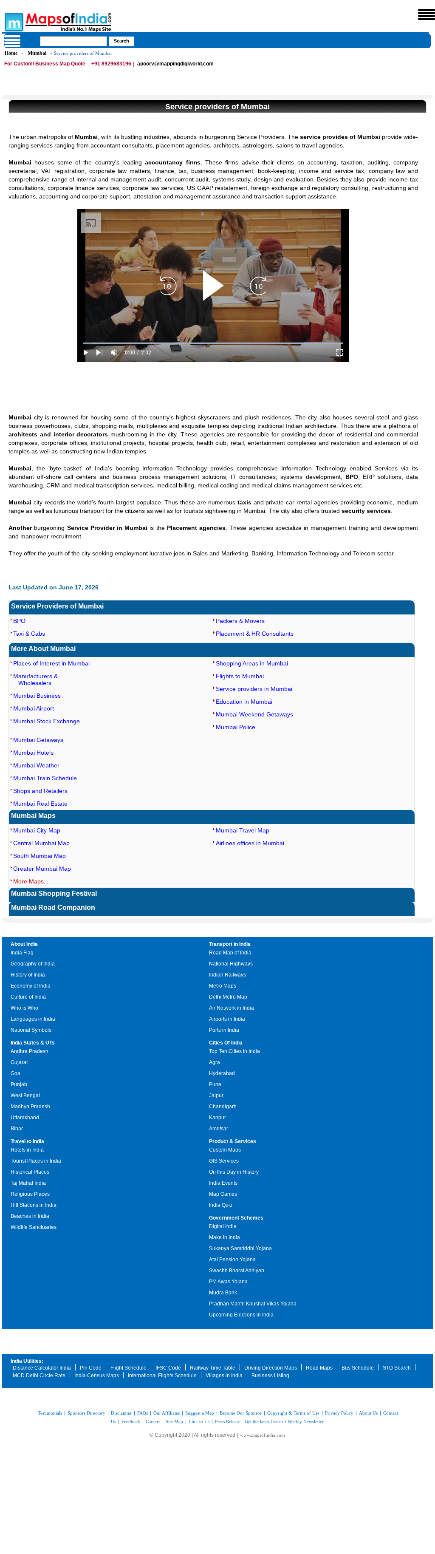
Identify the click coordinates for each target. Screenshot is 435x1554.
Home (11, 53)
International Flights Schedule (162, 1376)
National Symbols (31, 1030)
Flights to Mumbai (240, 676)
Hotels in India (27, 1150)
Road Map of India (230, 953)
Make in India (224, 1237)
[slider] (213, 343)
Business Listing (270, 1376)
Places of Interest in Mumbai (51, 663)
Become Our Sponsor (241, 1412)
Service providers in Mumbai (254, 688)
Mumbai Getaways (38, 739)
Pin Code (91, 1368)
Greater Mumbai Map (42, 868)
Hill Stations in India (33, 1205)
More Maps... (31, 881)
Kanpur (217, 1118)
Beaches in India (30, 1216)
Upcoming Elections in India (241, 1315)
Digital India (223, 1226)
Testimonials (50, 1412)
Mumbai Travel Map (242, 830)
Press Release (227, 1421)
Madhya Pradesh (30, 1107)
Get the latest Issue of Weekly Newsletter (284, 1421)
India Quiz (220, 1205)
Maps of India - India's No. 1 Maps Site (13, 22)
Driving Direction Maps (270, 1368)
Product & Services (232, 1141)
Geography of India (33, 964)
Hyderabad (222, 1073)
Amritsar (218, 1129)
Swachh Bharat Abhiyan (236, 1271)
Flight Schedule (128, 1368)
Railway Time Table (212, 1368)
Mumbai (37, 53)
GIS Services (224, 1161)
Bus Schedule (358, 1368)
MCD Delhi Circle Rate (39, 1376)
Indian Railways (227, 975)
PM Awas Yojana (228, 1282)
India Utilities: (27, 1361)
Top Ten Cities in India (234, 1051)
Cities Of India (226, 1043)
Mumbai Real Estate (40, 803)
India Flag (22, 953)
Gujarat (19, 1062)
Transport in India (230, 944)
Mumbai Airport (33, 708)
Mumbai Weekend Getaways (254, 714)
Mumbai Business (37, 695)
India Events (223, 1183)
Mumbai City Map (36, 830)
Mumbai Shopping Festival (54, 893)
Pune (215, 1084)
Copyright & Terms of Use (293, 1412)
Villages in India (224, 1376)
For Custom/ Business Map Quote (44, 64)
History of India (28, 975)
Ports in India (224, 1030)
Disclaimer (121, 1412)
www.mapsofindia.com (262, 1435)
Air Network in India (231, 1008)
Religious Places (30, 1194)
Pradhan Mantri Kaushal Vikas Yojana (253, 1304)
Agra (214, 1062)
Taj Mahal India (28, 1183)
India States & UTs (33, 1043)
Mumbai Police (235, 727)
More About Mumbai (43, 648)
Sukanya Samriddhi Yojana (240, 1248)
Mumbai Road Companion (53, 907)
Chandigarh (223, 1107)
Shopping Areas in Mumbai (252, 663)
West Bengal (25, 1095)
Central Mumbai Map (41, 843)
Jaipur (216, 1095)
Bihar (17, 1129)
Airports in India (227, 1019)
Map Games (223, 1194)
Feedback (130, 1421)
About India (24, 944)
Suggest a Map (199, 1412)
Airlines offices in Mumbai (250, 843)
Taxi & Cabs (29, 633)
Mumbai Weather (36, 765)
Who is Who (24, 1008)
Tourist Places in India (36, 1161)
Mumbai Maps (33, 815)
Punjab (19, 1084)
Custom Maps (225, 1150)
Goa (15, 1073)
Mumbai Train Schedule (45, 778)
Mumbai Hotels (33, 752)
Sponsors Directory (86, 1412)
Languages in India (33, 1019)
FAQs (142, 1412)
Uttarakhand (25, 1118)
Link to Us (199, 1421)
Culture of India (28, 997)
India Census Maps (96, 1376)
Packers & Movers (240, 620)
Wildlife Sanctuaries (33, 1227)
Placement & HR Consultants (255, 633)
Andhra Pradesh (29, 1051)
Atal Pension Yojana (232, 1259)
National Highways (231, 964)
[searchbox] (73, 41)
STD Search (397, 1368)
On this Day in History (234, 1172)
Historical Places (30, 1172)
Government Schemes (236, 1218)
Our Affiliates (166, 1412)
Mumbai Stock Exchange (46, 721)
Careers (153, 1421)
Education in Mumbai (244, 701)
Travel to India (27, 1141)
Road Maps (319, 1368)
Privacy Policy (339, 1412)
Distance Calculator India (42, 1368)
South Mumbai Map (39, 855)
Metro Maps (222, 986)
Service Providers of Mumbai (57, 606)
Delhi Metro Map (228, 997)
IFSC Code (168, 1368)
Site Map (174, 1421)
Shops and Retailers (40, 790)
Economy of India (31, 986)
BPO (19, 620)
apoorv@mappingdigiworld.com (175, 64)
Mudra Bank (223, 1293)
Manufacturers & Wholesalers (35, 679)
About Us (368, 1412)
